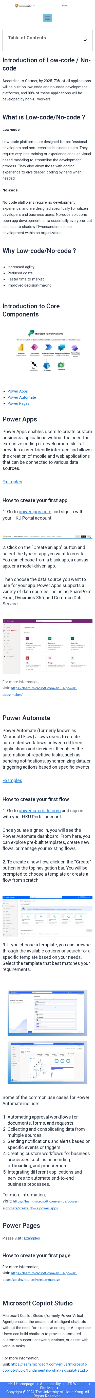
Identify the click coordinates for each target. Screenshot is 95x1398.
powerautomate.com (40, 810)
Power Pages (19, 403)
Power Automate (22, 397)
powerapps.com (35, 511)
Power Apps (18, 391)
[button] (47, 18)
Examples (12, 481)
